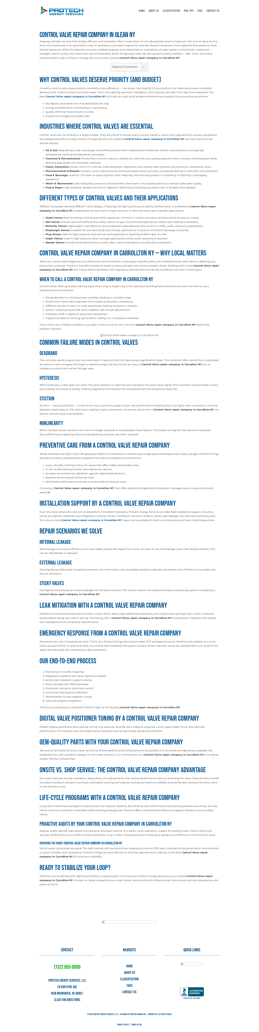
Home (129, 966)
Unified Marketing (138, 1014)
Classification (129, 979)
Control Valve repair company (94, 279)
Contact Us (129, 992)
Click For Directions (67, 1000)
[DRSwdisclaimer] (192, 963)
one (146, 41)
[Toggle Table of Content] (142, 67)
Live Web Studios (165, 1014)
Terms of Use (136, 1024)
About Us (129, 972)
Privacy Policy (123, 1024)
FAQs (129, 985)
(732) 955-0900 (67, 967)
